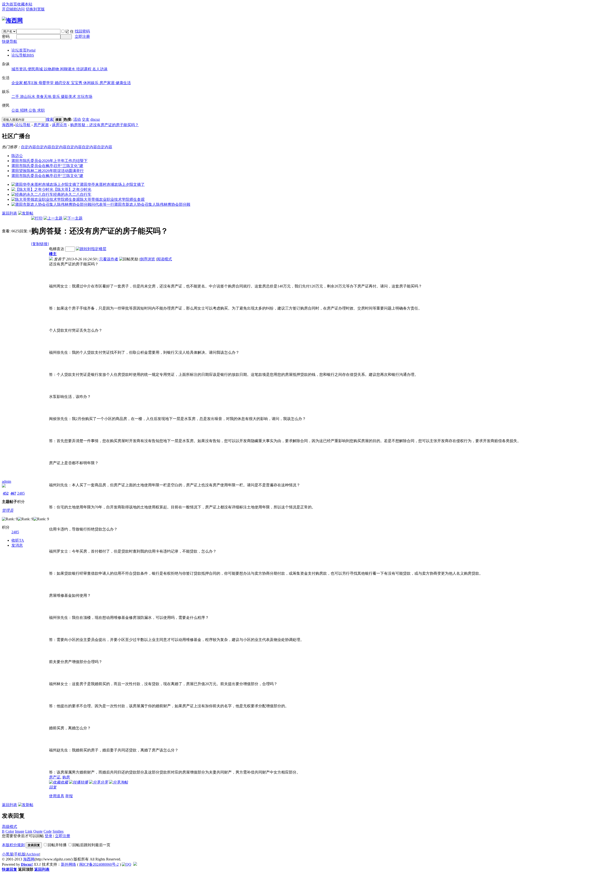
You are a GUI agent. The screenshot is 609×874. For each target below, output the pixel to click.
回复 (53, 787)
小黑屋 (7, 854)
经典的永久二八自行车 (72, 194)
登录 (48, 836)
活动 (77, 119)
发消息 (17, 545)
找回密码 (82, 31)
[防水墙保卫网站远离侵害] (135, 864)
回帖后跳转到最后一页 (91, 845)
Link (28, 831)
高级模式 (9, 827)
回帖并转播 (57, 845)
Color (9, 831)
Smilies (58, 831)
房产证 (54, 777)
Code (48, 831)
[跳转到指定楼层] (91, 249)
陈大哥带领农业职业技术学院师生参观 (112, 199)
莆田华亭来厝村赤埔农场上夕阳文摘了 (112, 184)
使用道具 (56, 796)
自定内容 (28, 147)
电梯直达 (56, 249)
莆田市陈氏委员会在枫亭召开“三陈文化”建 (47, 166)
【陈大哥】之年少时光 (72, 189)
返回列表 (9, 213)
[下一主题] (73, 218)
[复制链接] (40, 244)
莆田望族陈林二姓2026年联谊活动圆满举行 (47, 171)
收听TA (17, 540)
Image (19, 831)
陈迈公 (17, 156)
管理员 (7, 510)
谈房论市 (59, 125)
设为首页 (9, 4)
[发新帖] (25, 213)
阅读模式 (164, 259)
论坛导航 (22, 55)
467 (13, 493)
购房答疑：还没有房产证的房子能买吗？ (104, 125)
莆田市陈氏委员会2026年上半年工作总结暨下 (49, 161)
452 (6, 493)
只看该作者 (108, 259)
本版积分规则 (13, 845)
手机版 (19, 854)
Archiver (32, 854)
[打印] (37, 218)
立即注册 (82, 36)
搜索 (50, 119)
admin (6, 481)
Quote (38, 831)
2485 (21, 493)
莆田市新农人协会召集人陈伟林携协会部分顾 (152, 204)
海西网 (7, 125)
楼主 (53, 254)
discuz (95, 119)
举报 (69, 796)
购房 (66, 777)
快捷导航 (9, 41)
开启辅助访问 (13, 9)
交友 (85, 119)
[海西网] (12, 20)
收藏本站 (24, 4)
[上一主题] (53, 218)
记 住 (69, 31)
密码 (6, 36)
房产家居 (41, 125)
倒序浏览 (147, 259)
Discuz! (27, 864)
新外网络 (68, 864)
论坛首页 (23, 50)
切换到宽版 (35, 9)
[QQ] (126, 864)
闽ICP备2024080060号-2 (99, 864)
